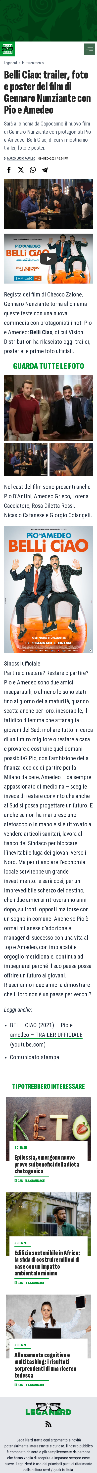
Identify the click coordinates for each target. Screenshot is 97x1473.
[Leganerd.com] (7, 49)
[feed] (48, 1424)
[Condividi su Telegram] (45, 170)
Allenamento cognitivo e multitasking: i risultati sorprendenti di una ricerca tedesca (45, 1365)
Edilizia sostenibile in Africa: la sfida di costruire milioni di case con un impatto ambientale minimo (47, 1263)
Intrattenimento (33, 63)
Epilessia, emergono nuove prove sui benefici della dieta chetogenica (46, 1164)
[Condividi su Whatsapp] (33, 170)
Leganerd (10, 63)
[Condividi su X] (21, 170)
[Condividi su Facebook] (9, 170)
